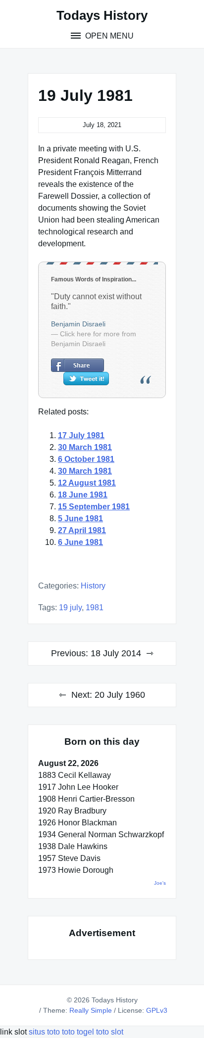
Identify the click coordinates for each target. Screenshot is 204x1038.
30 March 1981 (85, 447)
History (93, 586)
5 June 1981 (80, 518)
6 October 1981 (86, 459)
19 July (70, 607)
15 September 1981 (94, 506)
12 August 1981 (87, 483)
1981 (94, 607)
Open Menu (108, 36)
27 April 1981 (82, 530)
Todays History (102, 15)
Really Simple (90, 1010)
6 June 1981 (80, 542)
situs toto (45, 1032)
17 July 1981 (81, 435)
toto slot (109, 1032)
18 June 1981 (82, 495)
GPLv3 (156, 1010)
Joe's (160, 883)
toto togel (78, 1032)
